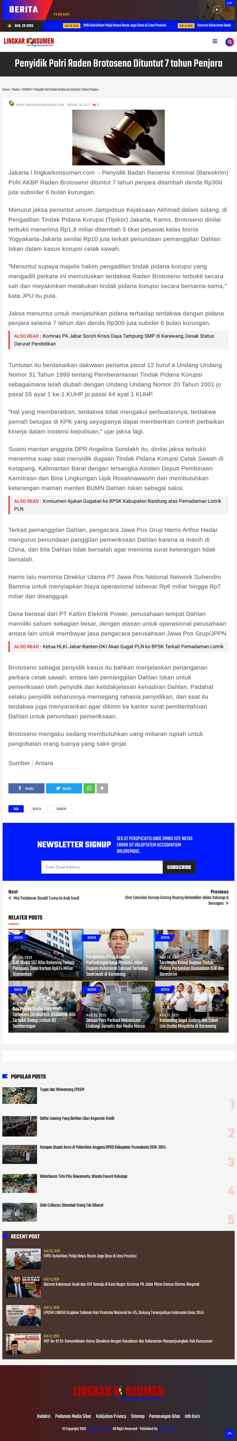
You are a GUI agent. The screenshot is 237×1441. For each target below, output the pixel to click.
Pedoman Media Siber (73, 1417)
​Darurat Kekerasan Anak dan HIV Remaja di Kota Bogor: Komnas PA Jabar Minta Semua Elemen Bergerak (121, 1284)
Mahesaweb (166, 1429)
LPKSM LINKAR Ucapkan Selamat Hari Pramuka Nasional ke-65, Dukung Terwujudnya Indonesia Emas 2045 (124, 1313)
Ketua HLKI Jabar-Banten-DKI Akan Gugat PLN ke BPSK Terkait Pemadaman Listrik (133, 646)
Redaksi (44, 1417)
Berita (37, 809)
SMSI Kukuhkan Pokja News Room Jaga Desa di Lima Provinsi (115, 25)
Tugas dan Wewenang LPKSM (62, 1090)
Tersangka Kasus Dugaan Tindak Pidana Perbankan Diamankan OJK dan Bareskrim (192, 969)
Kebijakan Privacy (111, 1417)
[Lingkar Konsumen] (118, 1405)
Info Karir (192, 1417)
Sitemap (138, 1417)
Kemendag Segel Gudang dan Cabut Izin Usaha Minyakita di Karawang (189, 1023)
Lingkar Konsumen (99, 1429)
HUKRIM (61, 809)
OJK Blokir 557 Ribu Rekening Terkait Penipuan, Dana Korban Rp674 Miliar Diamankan (43, 969)
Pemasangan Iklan (164, 1417)
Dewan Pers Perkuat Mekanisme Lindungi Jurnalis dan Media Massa (115, 1023)
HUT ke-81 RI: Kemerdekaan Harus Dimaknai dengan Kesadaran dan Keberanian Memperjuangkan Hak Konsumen (128, 1341)
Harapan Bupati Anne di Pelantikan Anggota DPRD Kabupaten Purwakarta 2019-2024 (103, 1147)
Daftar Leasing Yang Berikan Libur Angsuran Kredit (77, 1118)
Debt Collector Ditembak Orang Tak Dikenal (71, 1205)
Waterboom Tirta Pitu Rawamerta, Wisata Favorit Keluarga (83, 1176)
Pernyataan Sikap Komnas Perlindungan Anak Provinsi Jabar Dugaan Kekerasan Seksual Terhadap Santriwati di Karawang (117, 966)
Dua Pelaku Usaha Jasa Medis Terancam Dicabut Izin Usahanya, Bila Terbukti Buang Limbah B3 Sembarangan (44, 1017)
